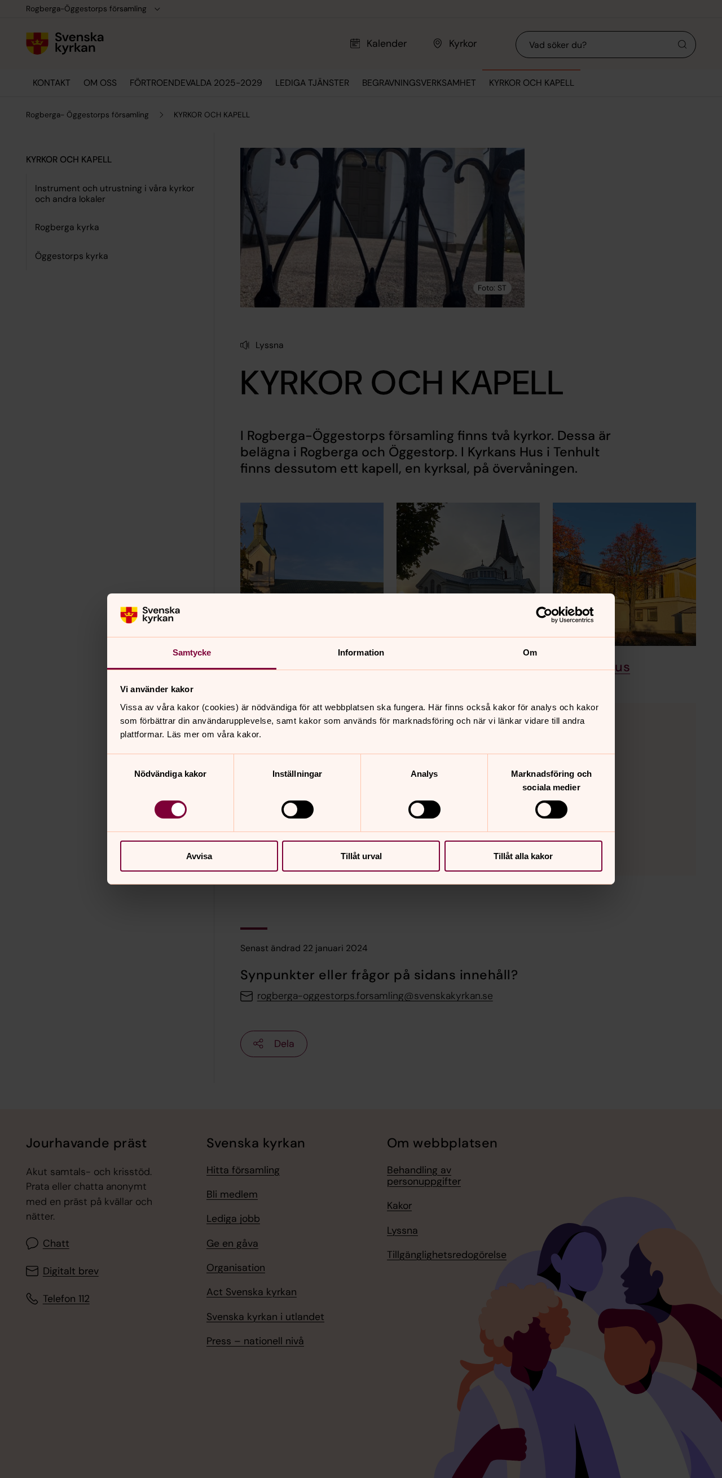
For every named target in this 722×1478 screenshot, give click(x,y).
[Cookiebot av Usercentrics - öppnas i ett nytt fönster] (553, 614)
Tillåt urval (361, 856)
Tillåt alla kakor (523, 856)
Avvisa (199, 856)
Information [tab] (361, 652)
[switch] (297, 809)
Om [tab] (530, 652)
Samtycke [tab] (192, 652)
